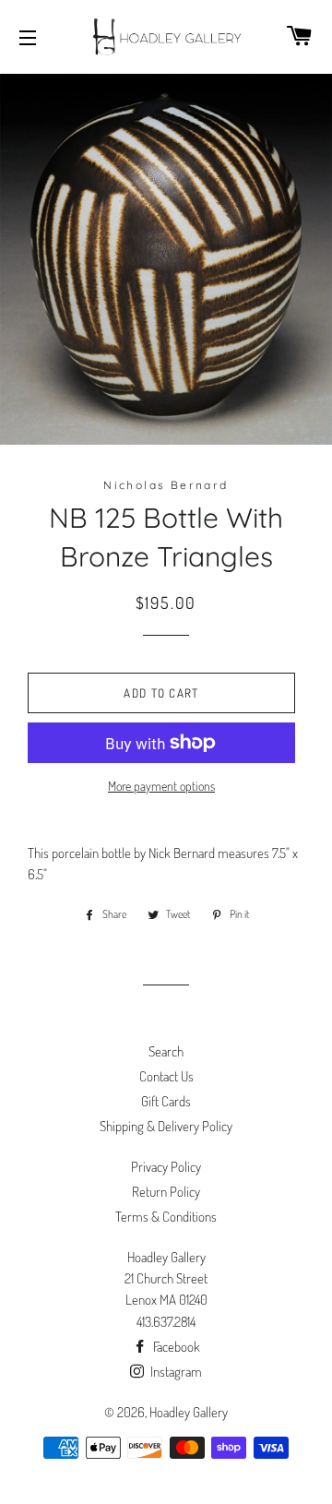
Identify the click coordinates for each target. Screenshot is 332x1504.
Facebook (175, 1346)
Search (166, 1051)
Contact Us (166, 1076)
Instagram (175, 1371)
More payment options (161, 786)
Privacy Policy (166, 1167)
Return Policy (166, 1191)
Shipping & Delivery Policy (166, 1126)
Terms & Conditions (166, 1216)
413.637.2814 (166, 1322)
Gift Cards (166, 1101)
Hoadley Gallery (188, 1412)
